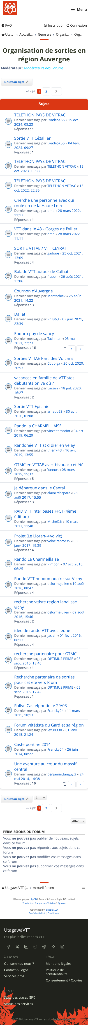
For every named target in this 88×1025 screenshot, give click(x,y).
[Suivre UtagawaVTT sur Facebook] (8, 947)
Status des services (18, 1004)
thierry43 (54, 450)
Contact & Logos (16, 970)
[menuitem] (6, 25)
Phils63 (53, 319)
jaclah (51, 635)
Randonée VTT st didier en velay (44, 445)
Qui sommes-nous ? (19, 964)
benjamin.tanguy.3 (61, 774)
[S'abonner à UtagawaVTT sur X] (17, 947)
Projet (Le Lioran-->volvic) (38, 536)
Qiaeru (61, 903)
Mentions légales (59, 964)
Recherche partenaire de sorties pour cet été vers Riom (44, 679)
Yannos (52, 469)
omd (51, 210)
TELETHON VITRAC (61, 166)
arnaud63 (55, 411)
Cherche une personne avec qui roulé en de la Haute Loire (44, 202)
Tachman (54, 338)
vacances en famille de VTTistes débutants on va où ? (44, 380)
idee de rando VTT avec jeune (42, 630)
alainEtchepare (58, 493)
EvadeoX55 (56, 120)
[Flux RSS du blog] (62, 947)
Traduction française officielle (39, 903)
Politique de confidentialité (56, 972)
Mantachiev (56, 296)
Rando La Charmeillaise (36, 559)
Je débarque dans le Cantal (39, 488)
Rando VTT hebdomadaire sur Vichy (48, 578)
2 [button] (46, 91)
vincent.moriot (58, 430)
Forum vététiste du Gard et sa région (49, 725)
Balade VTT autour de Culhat (41, 271)
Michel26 (54, 521)
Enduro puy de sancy (34, 333)
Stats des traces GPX (19, 997)
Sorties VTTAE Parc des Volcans (43, 358)
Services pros (14, 976)
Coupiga (53, 363)
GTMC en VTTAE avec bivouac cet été (48, 464)
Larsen (52, 388)
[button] (56, 91)
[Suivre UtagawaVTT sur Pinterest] (44, 947)
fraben (52, 276)
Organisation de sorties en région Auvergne (44, 54)
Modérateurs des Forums (43, 68)
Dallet (19, 314)
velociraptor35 (58, 541)
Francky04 (55, 710)
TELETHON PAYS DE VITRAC (39, 115)
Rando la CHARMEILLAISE (38, 425)
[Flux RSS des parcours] (53, 947)
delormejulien (58, 583)
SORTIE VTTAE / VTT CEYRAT (40, 248)
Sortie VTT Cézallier (32, 138)
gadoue (53, 253)
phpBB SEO (52, 909)
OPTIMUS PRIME (60, 658)
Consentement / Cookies (64, 980)
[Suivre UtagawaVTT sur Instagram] (35, 947)
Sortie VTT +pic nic (31, 406)
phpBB (33, 899)
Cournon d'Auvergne (33, 291)
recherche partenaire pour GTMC (45, 653)
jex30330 (54, 730)
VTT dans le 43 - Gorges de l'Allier (45, 228)
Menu (82, 9)
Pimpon (53, 564)
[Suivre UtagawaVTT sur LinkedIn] (26, 947)
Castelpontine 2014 (32, 744)
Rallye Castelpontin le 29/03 (40, 705)
